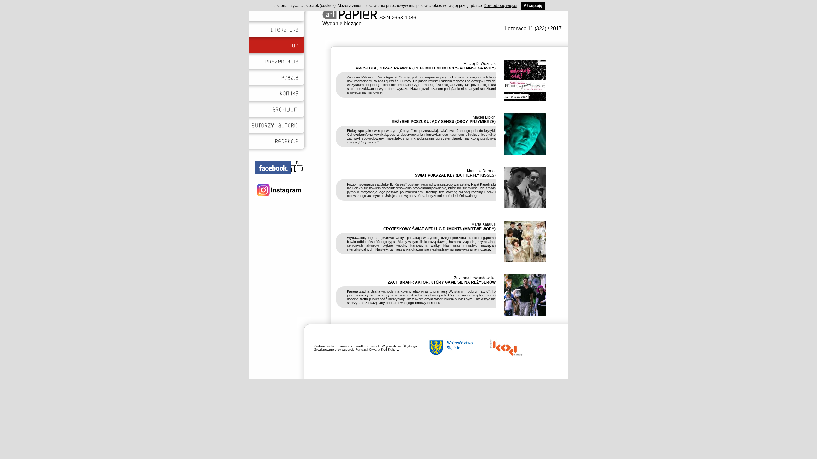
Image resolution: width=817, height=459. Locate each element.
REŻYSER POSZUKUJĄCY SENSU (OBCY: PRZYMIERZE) (444, 122)
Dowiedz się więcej (500, 6)
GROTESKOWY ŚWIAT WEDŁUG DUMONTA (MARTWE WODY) (439, 229)
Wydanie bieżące (342, 23)
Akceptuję (533, 6)
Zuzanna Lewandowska (475, 278)
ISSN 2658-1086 (396, 17)
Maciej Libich (484, 117)
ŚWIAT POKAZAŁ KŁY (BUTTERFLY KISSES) (455, 175)
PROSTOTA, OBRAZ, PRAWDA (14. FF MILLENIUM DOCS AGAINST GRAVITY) (426, 68)
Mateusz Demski (481, 171)
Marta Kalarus (483, 224)
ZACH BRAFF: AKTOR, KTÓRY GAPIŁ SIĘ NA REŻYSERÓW (442, 282)
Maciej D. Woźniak (479, 64)
